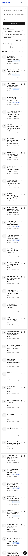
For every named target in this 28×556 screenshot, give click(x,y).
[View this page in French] (21, 2)
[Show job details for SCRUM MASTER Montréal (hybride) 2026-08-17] (14, 460)
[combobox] (15, 10)
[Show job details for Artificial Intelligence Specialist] (14, 405)
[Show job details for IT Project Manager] (14, 433)
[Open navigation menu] (25, 2)
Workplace (17, 31)
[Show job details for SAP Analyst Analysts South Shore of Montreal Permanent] (14, 350)
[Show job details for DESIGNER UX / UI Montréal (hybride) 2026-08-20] (14, 529)
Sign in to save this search (18, 47)
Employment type (17, 34)
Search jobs (14, 23)
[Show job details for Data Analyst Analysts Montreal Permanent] (14, 309)
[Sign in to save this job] (22, 56)
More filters (8, 44)
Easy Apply (8, 34)
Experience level (7, 37)
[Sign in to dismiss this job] (24, 56)
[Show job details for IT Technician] (14, 419)
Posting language (14, 40)
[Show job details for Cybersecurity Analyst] (14, 391)
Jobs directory (8, 31)
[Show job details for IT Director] (14, 378)
